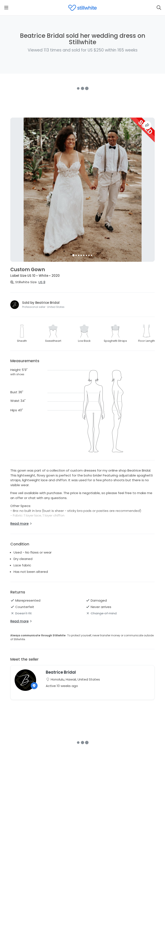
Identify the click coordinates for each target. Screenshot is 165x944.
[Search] (158, 7)
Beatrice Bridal (61, 672)
